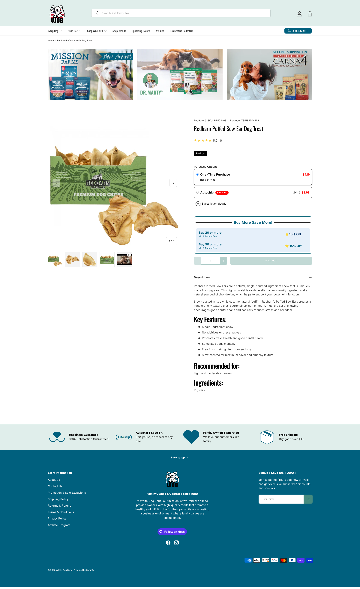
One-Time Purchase (215, 174)
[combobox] (181, 13)
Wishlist (160, 31)
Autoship (213, 192)
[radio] (197, 174)
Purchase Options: (206, 166)
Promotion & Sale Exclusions (67, 492)
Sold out (271, 260)
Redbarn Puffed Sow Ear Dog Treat (74, 41)
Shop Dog (53, 31)
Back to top (178, 457)
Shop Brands (119, 31)
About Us (54, 479)
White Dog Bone (64, 570)
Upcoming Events (141, 31)
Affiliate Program (59, 525)
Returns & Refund (59, 505)
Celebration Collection (181, 31)
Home (51, 41)
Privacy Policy (57, 518)
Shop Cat (72, 31)
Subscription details (214, 203)
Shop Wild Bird (95, 31)
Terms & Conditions (61, 512)
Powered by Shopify (84, 570)
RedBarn (199, 120)
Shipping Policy (58, 499)
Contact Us (55, 486)
